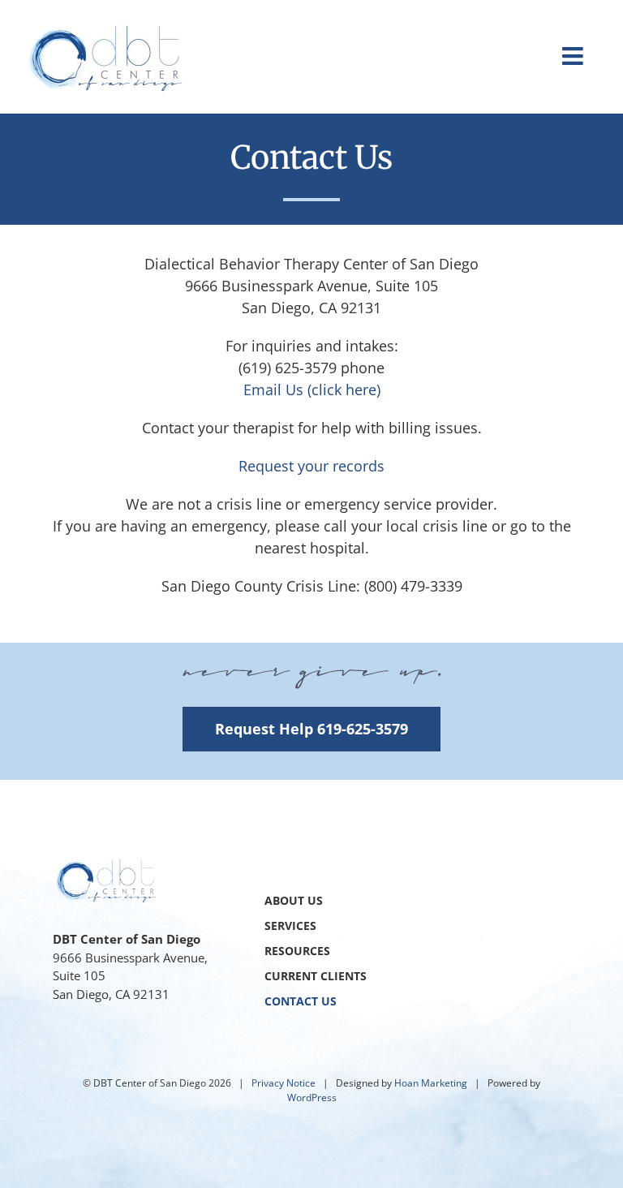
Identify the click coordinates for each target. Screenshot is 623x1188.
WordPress (312, 1097)
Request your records (311, 466)
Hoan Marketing (430, 1083)
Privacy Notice (283, 1083)
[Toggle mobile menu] (574, 56)
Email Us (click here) (311, 389)
